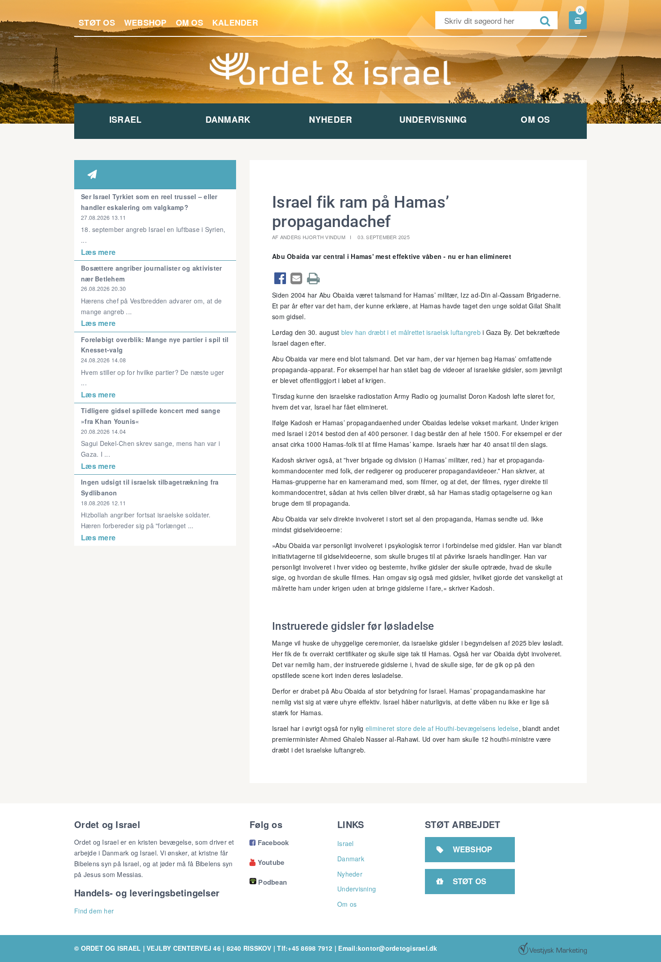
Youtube (267, 862)
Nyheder (331, 119)
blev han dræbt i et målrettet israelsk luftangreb (411, 332)
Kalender (235, 22)
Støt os (97, 22)
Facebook (269, 842)
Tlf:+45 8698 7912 (304, 948)
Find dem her (94, 910)
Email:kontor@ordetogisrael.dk (387, 948)
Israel (125, 119)
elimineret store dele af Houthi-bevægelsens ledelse (442, 728)
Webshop (145, 22)
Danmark (228, 119)
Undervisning (433, 119)
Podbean (272, 882)
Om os (189, 22)
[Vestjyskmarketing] (552, 948)
